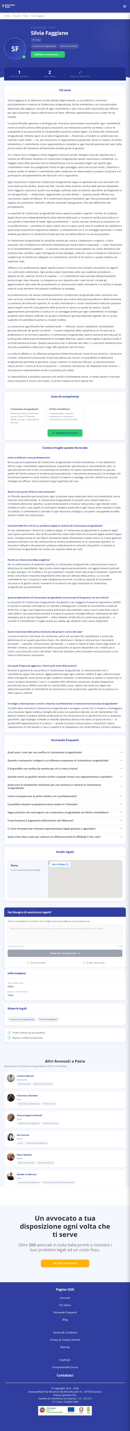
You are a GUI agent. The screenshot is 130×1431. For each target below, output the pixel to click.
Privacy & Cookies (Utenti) (65, 1339)
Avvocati (16, 15)
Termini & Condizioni (65, 1332)
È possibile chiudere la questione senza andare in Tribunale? (43, 804)
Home (7, 15)
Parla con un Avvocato (63, 953)
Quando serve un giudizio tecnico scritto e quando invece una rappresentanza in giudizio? (60, 776)
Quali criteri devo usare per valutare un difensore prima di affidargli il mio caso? (54, 836)
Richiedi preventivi (65, 1263)
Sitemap (65, 1347)
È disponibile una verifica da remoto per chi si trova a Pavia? (43, 768)
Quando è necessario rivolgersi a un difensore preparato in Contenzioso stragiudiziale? (58, 760)
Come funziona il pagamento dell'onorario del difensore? (40, 820)
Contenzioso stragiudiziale (21, 1019)
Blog (65, 1319)
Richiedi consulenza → (48, 54)
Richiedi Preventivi (67, 433)
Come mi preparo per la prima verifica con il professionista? (42, 796)
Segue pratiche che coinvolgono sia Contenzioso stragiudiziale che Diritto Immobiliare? (58, 812)
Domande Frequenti (65, 1312)
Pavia (11, 995)
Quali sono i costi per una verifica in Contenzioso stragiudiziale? (45, 752)
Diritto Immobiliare (48, 1019)
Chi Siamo (65, 1305)
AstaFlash (65, 1360)
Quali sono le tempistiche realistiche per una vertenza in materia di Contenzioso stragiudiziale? (54, 786)
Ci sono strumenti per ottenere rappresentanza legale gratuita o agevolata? (51, 828)
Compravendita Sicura (65, 1367)
